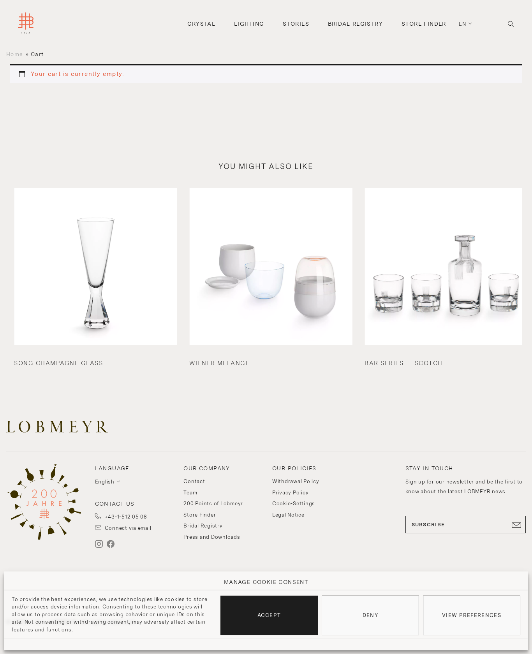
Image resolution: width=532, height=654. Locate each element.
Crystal (201, 24)
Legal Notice (288, 515)
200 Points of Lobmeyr (213, 503)
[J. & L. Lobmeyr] (25, 23)
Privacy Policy (290, 493)
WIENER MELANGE (219, 363)
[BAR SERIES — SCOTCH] (446, 267)
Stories (296, 24)
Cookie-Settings (293, 503)
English (105, 482)
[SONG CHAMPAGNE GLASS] (95, 267)
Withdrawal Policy (295, 481)
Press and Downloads (211, 537)
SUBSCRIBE (428, 524)
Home (14, 54)
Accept (269, 615)
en (463, 24)
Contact (194, 481)
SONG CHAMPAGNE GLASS (58, 363)
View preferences (471, 615)
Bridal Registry (355, 24)
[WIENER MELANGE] (270, 267)
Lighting (249, 24)
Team (190, 493)
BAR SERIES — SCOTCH (404, 363)
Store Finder (424, 24)
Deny (370, 615)
